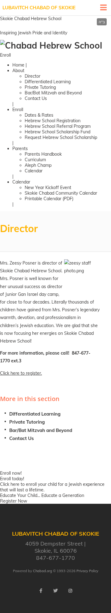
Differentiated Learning (48, 81)
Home (18, 65)
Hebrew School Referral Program (58, 126)
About (18, 70)
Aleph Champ (38, 165)
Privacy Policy (87, 571)
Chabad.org (42, 571)
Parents (20, 148)
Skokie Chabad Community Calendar (61, 193)
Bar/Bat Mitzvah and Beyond (53, 93)
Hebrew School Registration (52, 120)
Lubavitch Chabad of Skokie (39, 8)
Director (32, 76)
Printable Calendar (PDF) (49, 198)
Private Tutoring (40, 87)
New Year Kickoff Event (48, 187)
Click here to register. (21, 373)
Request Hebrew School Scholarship (61, 137)
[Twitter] (55, 591)
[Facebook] (41, 591)
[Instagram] (70, 591)
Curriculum (35, 159)
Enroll (5, 55)
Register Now (13, 501)
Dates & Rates (39, 115)
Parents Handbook (43, 154)
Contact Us (36, 98)
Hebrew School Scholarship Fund (57, 132)
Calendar (34, 171)
